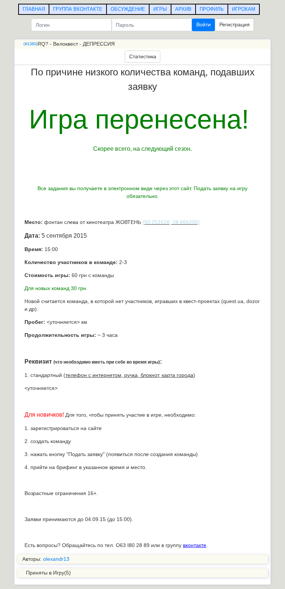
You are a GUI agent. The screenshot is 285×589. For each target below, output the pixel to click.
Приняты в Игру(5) (48, 573)
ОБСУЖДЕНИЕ (128, 9)
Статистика (142, 56)
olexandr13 (56, 559)
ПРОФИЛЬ (212, 9)
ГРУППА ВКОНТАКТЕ (77, 9)
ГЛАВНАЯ (34, 9)
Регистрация (234, 24)
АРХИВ (183, 9)
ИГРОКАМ (243, 9)
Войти (203, 24)
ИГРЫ (160, 9)
